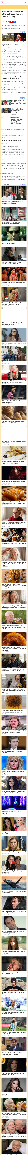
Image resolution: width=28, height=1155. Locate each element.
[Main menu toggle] (25, 2)
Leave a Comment (6, 19)
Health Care (13, 19)
